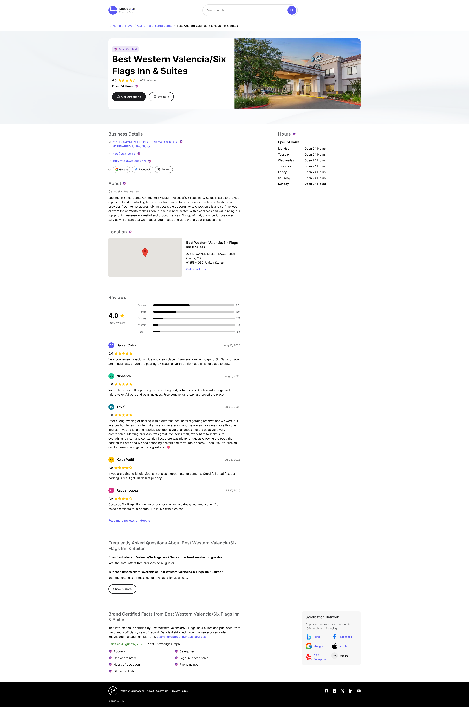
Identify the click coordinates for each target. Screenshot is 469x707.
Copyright (162, 690)
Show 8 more (122, 589)
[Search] (291, 10)
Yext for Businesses (132, 690)
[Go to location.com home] (123, 10)
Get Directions (196, 269)
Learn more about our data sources (181, 636)
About (150, 690)
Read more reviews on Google (129, 520)
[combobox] (250, 10)
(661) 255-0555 (124, 154)
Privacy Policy (179, 690)
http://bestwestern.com (129, 161)
